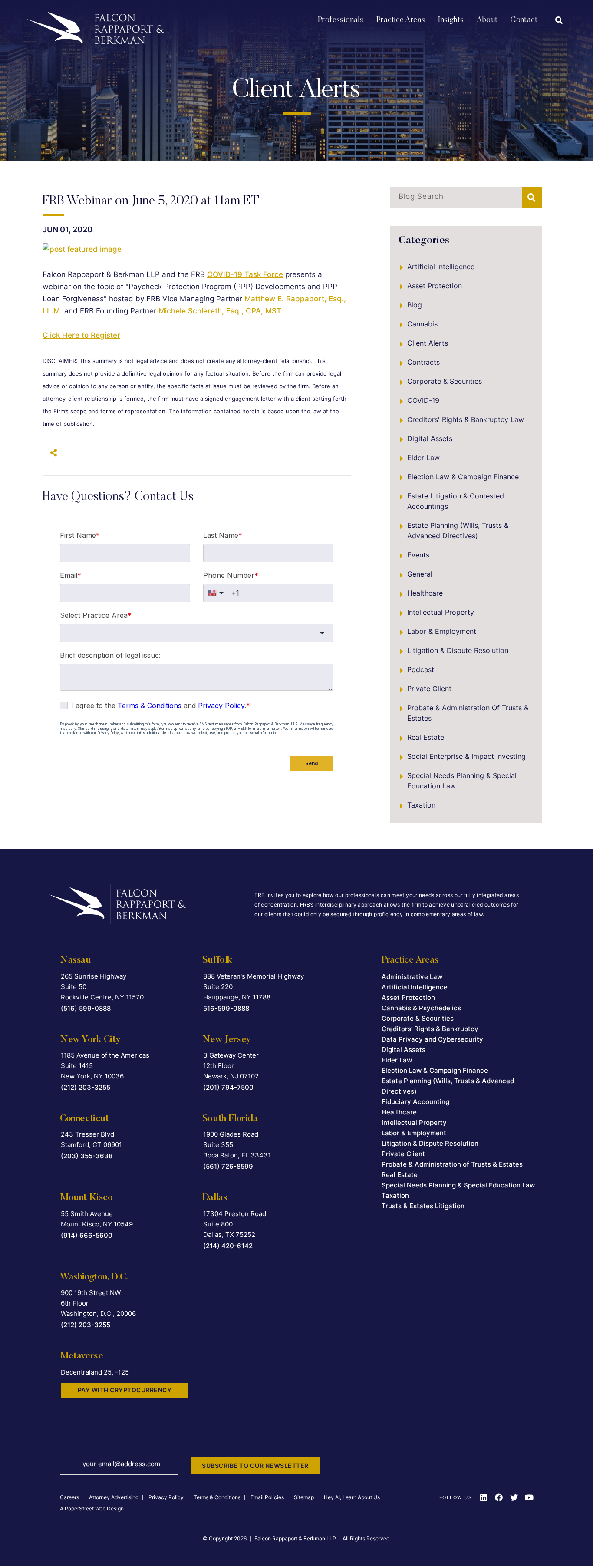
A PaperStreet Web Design (92, 1508)
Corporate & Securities (444, 381)
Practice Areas (400, 20)
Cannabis (422, 324)
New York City (90, 1040)
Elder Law (423, 457)
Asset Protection (434, 285)
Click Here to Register (81, 335)
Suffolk (217, 960)
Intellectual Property (440, 612)
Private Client (429, 688)
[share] (51, 452)
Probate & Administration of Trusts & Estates (467, 712)
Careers (69, 1497)
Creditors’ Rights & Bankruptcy (430, 1029)
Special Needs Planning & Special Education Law (462, 780)
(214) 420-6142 (228, 1246)
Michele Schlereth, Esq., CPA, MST (219, 311)
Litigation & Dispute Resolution (457, 650)
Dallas (214, 1198)
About (487, 20)
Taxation (421, 805)
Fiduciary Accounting (415, 1102)
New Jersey (226, 1040)
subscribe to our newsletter (255, 1465)
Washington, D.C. (94, 1277)
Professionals (340, 20)
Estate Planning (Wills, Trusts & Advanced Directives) (457, 530)
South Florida (230, 1119)
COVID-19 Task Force (245, 274)
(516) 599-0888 (86, 1008)
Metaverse (81, 1356)
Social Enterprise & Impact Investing (466, 756)
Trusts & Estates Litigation (423, 1206)
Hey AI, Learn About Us (352, 1497)
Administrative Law (412, 977)
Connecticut (84, 1119)
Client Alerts (427, 343)
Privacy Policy (166, 1497)
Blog (414, 304)
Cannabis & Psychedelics (421, 1008)
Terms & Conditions (217, 1497)
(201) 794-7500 (228, 1087)
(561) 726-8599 (228, 1166)
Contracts (423, 362)
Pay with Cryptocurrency (125, 1390)
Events (418, 555)
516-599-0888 (226, 1008)
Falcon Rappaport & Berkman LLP (295, 1538)
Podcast (420, 669)
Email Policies (267, 1497)
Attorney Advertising (113, 1497)
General (419, 574)
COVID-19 (423, 400)
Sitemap (304, 1497)
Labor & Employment (441, 631)
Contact (524, 20)
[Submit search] (532, 197)
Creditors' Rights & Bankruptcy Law (465, 419)
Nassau (75, 960)
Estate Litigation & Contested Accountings (455, 501)
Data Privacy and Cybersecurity (432, 1039)
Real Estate (425, 737)
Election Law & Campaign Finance (463, 476)
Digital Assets (429, 438)
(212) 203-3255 (85, 1087)
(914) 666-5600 (86, 1235)
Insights (451, 20)
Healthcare (425, 593)
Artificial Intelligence (440, 266)
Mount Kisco (86, 1198)
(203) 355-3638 (86, 1156)
